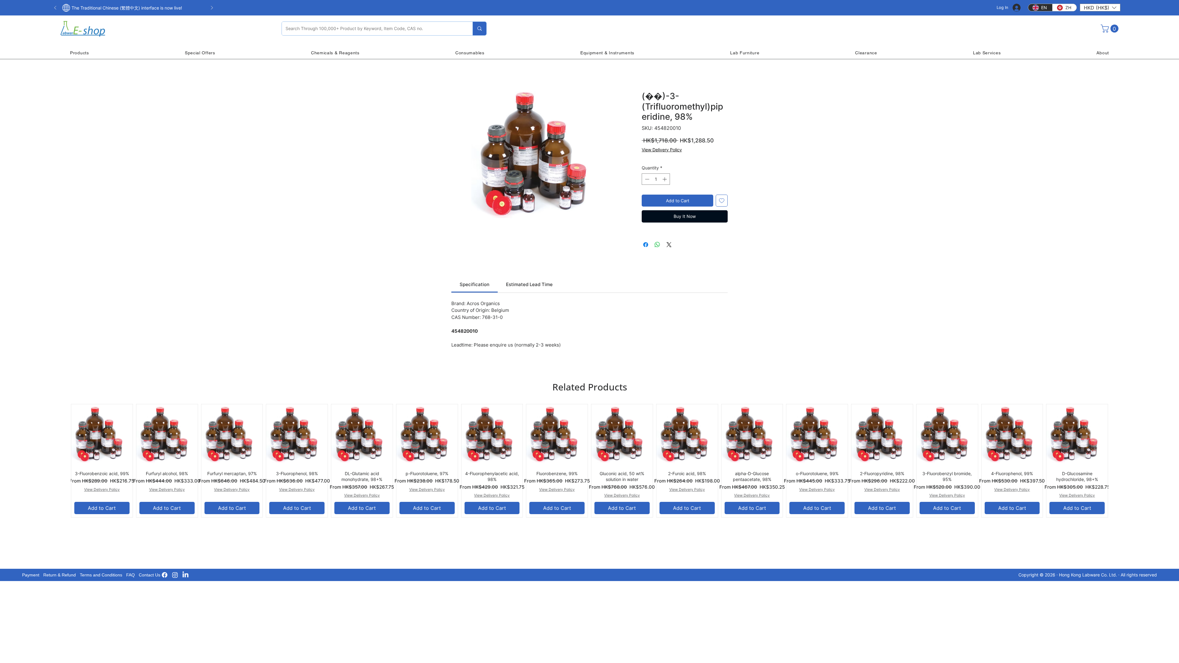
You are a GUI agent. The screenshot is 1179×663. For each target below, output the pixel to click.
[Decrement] (646, 179)
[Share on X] (669, 244)
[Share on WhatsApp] (657, 244)
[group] (589, 461)
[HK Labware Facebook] (164, 575)
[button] (1100, 7)
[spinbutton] (655, 179)
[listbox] (1100, 7)
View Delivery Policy (662, 149)
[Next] (212, 8)
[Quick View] (102, 435)
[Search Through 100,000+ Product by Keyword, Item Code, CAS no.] (479, 28)
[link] (474, 284)
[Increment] (665, 179)
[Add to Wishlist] (722, 201)
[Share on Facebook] (645, 244)
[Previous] (55, 8)
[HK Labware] (175, 575)
